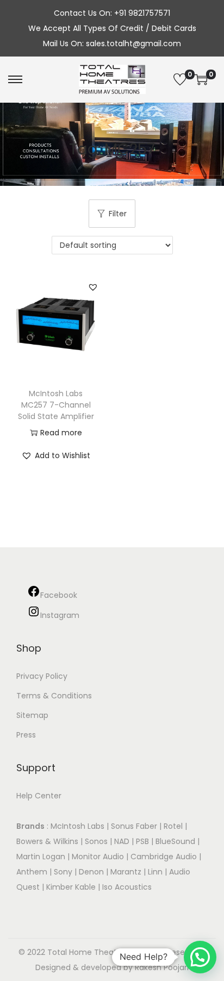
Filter (118, 213)
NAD (121, 841)
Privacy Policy (41, 676)
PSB (142, 841)
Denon (91, 871)
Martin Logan (40, 856)
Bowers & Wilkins (47, 841)
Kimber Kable (71, 887)
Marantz (125, 871)
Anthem (31, 871)
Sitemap (32, 715)
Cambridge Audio (163, 856)
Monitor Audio (99, 856)
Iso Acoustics (127, 887)
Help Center (38, 795)
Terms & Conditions (54, 695)
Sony (63, 871)
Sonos (96, 841)
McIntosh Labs (77, 826)
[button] (93, 287)
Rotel (173, 826)
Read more (61, 432)
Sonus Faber (134, 826)
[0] (179, 79)
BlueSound (175, 841)
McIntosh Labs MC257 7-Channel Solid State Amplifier (56, 405)
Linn (155, 871)
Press (26, 734)
